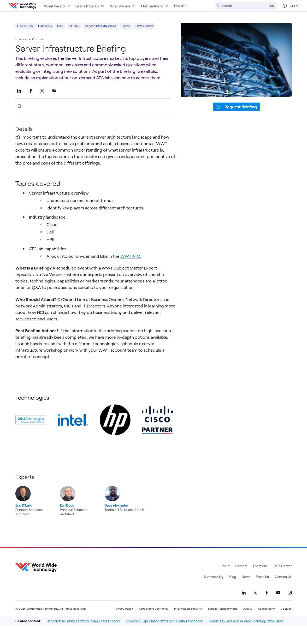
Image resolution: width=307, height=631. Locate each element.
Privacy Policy (124, 608)
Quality (247, 608)
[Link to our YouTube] (278, 592)
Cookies (286, 608)
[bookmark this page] (19, 106)
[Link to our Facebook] (267, 592)
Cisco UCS (25, 26)
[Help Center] (285, 6)
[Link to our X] (255, 592)
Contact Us (283, 577)
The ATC (180, 5)
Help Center (282, 566)
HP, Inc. (74, 26)
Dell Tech (45, 26)
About (225, 566)
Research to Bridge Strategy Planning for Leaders (83, 621)
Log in (294, 5)
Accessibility (266, 608)
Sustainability (214, 577)
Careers (241, 566)
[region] (106, 495)
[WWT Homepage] (22, 6)
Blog (232, 577)
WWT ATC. (130, 256)
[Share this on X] (42, 91)
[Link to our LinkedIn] (244, 592)
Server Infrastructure (100, 26)
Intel (60, 26)
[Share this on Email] (54, 91)
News (246, 577)
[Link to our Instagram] (290, 592)
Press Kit (262, 577)
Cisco (126, 26)
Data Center (145, 26)
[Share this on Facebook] (31, 91)
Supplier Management (222, 608)
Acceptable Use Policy (153, 608)
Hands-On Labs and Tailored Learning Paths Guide (246, 621)
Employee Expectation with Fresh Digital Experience (164, 621)
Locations (260, 566)
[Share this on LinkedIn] (19, 91)
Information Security (188, 608)
